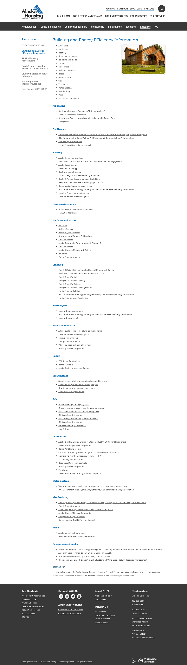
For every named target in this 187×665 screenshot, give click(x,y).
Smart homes (64, 77)
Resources (145, 26)
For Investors (138, 16)
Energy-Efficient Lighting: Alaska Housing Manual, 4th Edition (86, 270)
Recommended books (68, 98)
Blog (132, 8)
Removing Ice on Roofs (69, 232)
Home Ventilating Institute (70, 448)
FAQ (157, 26)
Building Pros (115, 26)
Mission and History (103, 595)
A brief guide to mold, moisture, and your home (80, 330)
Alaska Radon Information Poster (73, 368)
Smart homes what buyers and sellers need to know (82, 381)
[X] (73, 596)
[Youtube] (79, 596)
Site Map (25, 616)
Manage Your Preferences (69, 613)
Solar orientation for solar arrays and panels (78, 411)
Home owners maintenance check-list (75, 209)
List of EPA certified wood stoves (73, 192)
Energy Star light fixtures (69, 284)
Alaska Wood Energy (67, 164)
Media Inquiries (102, 622)
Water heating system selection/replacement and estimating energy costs (92, 486)
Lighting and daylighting (69, 291)
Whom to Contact (102, 618)
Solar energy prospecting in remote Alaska (78, 418)
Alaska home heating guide (70, 157)
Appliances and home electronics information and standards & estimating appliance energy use (102, 134)
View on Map (144, 625)
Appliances (63, 49)
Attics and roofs (65, 239)
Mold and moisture (67, 70)
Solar (60, 80)
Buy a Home (63, 16)
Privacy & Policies (29, 602)
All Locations (100, 611)
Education (131, 26)
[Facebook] (61, 596)
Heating (62, 52)
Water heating (64, 87)
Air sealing (63, 45)
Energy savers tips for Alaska (71, 516)
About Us (110, 8)
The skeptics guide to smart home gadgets (78, 384)
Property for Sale (29, 599)
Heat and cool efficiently (69, 171)
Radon (61, 73)
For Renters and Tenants (88, 16)
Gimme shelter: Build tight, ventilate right (77, 520)
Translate (149, 8)
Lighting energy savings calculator (73, 298)
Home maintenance (67, 56)
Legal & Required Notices (33, 606)
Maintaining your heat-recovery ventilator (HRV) (80, 455)
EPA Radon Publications (69, 361)
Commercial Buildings (76, 26)
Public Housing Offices (105, 615)
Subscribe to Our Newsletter (70, 609)
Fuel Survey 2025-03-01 (34, 89)
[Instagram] (67, 596)
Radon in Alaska (65, 364)
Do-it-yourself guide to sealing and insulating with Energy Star (86, 118)
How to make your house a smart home (76, 388)
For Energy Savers (116, 16)
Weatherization (29, 26)
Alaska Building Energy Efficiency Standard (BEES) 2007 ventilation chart (92, 441)
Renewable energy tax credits (72, 425)
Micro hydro (63, 66)
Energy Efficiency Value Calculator (34, 74)
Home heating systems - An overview (75, 185)
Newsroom (122, 8)
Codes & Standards (51, 26)
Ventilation (63, 84)
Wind (60, 94)
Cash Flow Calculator (33, 45)
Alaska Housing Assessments (30, 59)
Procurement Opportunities (33, 595)
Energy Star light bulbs (68, 277)
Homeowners (97, 26)
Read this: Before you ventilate (72, 462)
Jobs (139, 8)
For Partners (157, 16)
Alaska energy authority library (72, 533)
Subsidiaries (100, 599)
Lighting (61, 63)
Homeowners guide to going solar (73, 404)
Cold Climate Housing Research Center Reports (35, 67)
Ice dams (62, 253)
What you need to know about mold (74, 344)
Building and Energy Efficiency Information (34, 52)
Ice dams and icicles (67, 59)
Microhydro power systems (70, 310)
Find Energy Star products (70, 141)
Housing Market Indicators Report (31, 82)
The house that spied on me (71, 391)
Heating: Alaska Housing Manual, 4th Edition (79, 178)
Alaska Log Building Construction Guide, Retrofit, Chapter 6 (85, 509)
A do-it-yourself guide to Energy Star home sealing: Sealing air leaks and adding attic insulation (102, 502)
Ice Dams (62, 225)
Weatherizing (64, 91)
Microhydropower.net (68, 318)
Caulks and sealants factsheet (72, 111)
